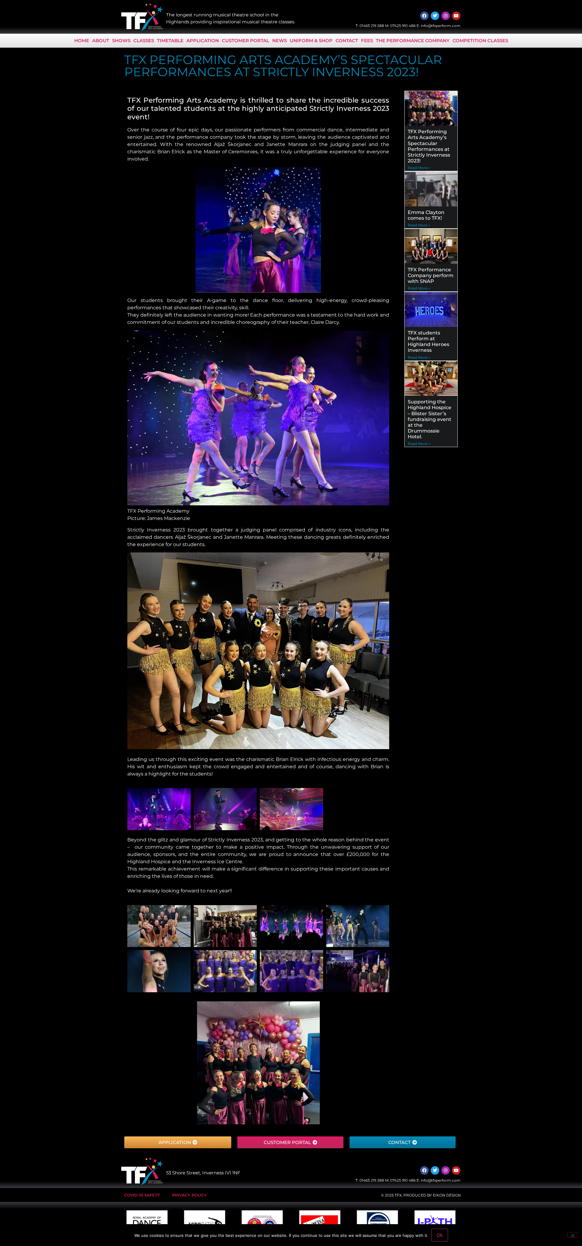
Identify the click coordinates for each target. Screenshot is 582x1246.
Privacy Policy (189, 1195)
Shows (121, 40)
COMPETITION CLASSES (480, 40)
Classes (143, 40)
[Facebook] (424, 16)
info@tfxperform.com (440, 25)
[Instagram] (445, 16)
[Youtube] (456, 16)
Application (202, 40)
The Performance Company (413, 40)
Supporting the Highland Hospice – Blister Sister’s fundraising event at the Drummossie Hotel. (429, 419)
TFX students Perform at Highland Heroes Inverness (428, 341)
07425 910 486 (403, 25)
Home (81, 40)
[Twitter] (435, 16)
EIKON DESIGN (447, 1195)
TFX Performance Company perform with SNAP (430, 275)
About (100, 40)
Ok (439, 1235)
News (279, 40)
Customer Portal (245, 40)
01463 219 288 (372, 25)
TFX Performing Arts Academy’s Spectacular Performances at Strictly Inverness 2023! (429, 146)
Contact (347, 40)
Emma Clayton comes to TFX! (426, 215)
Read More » (419, 167)
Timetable (170, 40)
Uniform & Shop (311, 40)
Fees (367, 40)
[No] (572, 1235)
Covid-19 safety (142, 1195)
